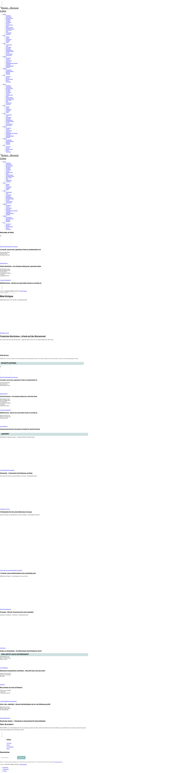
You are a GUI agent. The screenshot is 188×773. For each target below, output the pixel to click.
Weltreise (8, 214)
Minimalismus (9, 197)
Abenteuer (8, 163)
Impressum (5, 767)
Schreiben (8, 212)
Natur (4, 183)
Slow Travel (9, 177)
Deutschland (3, 718)
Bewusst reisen (9, 165)
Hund (7, 173)
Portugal (9, 609)
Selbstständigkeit (10, 213)
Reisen (4, 161)
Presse (7, 228)
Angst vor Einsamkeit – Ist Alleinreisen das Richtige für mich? (21, 651)
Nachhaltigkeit (7, 280)
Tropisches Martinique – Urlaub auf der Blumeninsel (23, 336)
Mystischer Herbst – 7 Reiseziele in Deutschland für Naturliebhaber (23, 721)
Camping (8, 168)
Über (4, 222)
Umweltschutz (9, 201)
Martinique (2, 333)
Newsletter (8, 229)
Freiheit (4, 204)
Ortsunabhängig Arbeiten (12, 210)
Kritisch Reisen (9, 175)
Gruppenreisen (9, 172)
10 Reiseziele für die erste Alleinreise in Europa (16, 512)
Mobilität (8, 221)
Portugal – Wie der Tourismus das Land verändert (17, 612)
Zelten (7, 189)
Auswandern (9, 208)
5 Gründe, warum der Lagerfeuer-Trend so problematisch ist (20, 249)
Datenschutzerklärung (58, 761)
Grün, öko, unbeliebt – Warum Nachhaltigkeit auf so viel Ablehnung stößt (25, 704)
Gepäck (7, 171)
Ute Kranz (8, 224)
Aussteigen (8, 205)
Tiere (7, 179)
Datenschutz (6, 769)
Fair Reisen (8, 169)
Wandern (8, 188)
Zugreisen (8, 181)
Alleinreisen (8, 164)
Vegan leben (9, 202)
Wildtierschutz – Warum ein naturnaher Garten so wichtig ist (20, 283)
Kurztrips (8, 718)
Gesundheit (8, 194)
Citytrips (8, 509)
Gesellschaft (9, 217)
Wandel (4, 216)
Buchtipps (8, 167)
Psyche (7, 200)
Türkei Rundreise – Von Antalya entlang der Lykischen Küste (20, 266)
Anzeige (2, 280)
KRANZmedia (23, 291)
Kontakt (5, 771)
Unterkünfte (8, 180)
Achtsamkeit (9, 192)
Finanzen (8, 209)
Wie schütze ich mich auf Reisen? (11, 687)
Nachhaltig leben (10, 198)
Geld (7, 193)
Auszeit (7, 206)
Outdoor (9, 246)
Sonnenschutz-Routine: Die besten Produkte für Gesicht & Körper (20, 429)
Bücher (7, 225)
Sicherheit (2, 684)
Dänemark (6, 470)
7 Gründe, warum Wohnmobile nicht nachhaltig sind (18, 573)
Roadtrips (2, 263)
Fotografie (2, 667)
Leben (4, 190)
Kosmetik (8, 196)
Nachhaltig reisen (10, 176)
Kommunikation (9, 218)
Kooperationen (9, 226)
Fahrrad (7, 184)
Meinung (8, 220)
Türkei (6, 263)
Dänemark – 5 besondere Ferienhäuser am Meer (16, 473)
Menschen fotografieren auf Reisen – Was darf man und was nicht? (22, 671)
